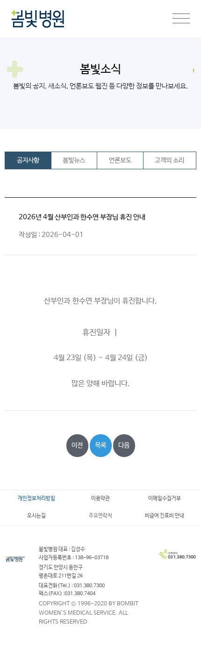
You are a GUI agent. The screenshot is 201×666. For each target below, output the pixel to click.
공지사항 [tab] (28, 160)
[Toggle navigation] (181, 19)
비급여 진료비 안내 (164, 516)
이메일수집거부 (164, 498)
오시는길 (36, 516)
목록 (100, 445)
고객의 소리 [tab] (169, 160)
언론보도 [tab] (120, 160)
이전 (77, 445)
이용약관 (100, 498)
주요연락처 (100, 516)
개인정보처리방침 (36, 498)
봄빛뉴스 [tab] (74, 160)
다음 (123, 445)
